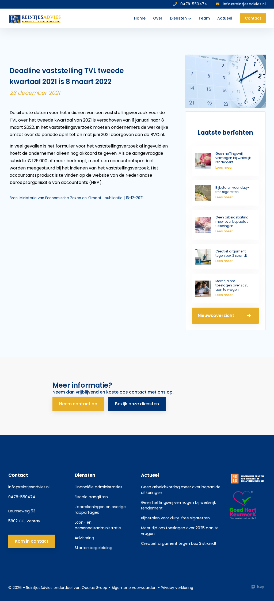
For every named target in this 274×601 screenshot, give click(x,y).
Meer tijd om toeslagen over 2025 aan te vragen (180, 530)
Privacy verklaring (177, 587)
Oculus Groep (94, 587)
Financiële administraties (98, 487)
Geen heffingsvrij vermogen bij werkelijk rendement (178, 505)
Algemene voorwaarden (135, 587)
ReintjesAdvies (39, 587)
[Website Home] (35, 18)
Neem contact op (78, 404)
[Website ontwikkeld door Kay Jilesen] (259, 587)
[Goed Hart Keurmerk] (248, 505)
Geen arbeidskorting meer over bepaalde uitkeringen (180, 489)
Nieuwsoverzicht (216, 315)
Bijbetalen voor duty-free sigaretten (175, 518)
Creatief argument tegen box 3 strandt (178, 543)
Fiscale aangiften (91, 497)
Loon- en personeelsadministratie (98, 525)
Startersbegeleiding (93, 547)
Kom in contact (31, 541)
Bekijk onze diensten (137, 404)
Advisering (84, 537)
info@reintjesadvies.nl (29, 487)
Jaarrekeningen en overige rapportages (100, 509)
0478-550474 (21, 497)
